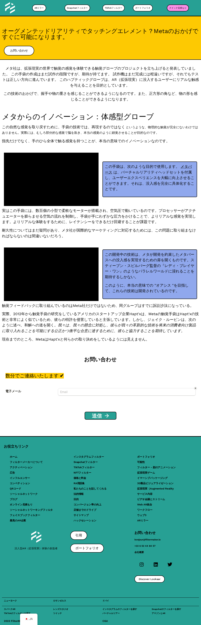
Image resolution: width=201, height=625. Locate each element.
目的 (76, 499)
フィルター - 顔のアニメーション (156, 467)
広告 (12, 472)
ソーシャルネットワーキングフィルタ (31, 509)
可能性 (141, 462)
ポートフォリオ (146, 456)
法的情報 (79, 493)
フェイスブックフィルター (25, 515)
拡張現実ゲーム (146, 472)
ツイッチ (57, 613)
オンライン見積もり (21, 504)
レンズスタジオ (60, 609)
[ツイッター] (170, 564)
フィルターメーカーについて (26, 462)
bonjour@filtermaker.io (147, 539)
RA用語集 (79, 483)
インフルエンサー (20, 477)
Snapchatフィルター (86, 462)
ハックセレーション (85, 520)
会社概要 (139, 552)
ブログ (13, 499)
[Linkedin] (156, 564)
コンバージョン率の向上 (87, 504)
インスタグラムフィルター (89, 456)
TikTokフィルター (84, 467)
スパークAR (9, 609)
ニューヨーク (10, 600)
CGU (105, 620)
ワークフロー (144, 509)
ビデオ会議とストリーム (151, 499)
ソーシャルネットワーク (24, 493)
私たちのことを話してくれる (90, 488)
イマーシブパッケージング (152, 477)
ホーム (13, 456)
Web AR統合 (144, 504)
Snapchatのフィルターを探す (166, 609)
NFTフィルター (82, 472)
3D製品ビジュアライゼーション (155, 483)
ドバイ (105, 600)
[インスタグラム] (141, 564)
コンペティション (20, 483)
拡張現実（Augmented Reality (155, 488)
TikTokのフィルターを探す (17, 613)
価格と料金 (80, 477)
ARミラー (142, 520)
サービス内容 (144, 493)
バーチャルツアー (111, 613)
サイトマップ (81, 515)
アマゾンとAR (158, 613)
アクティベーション (21, 467)
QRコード (15, 488)
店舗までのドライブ (85, 509)
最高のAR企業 (18, 520)
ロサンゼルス (59, 600)
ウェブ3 (141, 515)
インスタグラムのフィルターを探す (119, 609)
